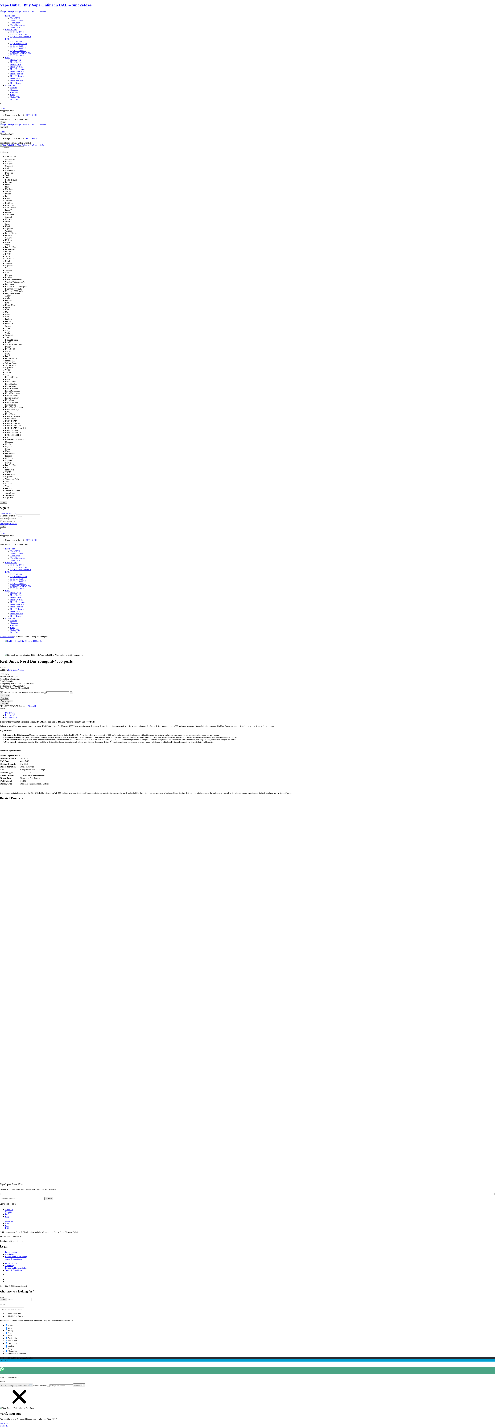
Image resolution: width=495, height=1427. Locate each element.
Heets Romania (16, 81)
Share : (3, 708)
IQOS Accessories (17, 55)
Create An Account (8, 513)
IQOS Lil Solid (16, 46)
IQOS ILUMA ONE (18, 34)
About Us (9, 1209)
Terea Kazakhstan (17, 25)
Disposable (9, 637)
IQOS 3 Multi (16, 41)
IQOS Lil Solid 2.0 (18, 48)
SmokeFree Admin (16, 670)
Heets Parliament (17, 76)
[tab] (250, 713)
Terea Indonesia (16, 20)
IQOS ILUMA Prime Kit (20, 37)
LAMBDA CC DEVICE (20, 53)
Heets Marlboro (16, 74)
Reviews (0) (10, 715)
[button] (247, 106)
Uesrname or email (7, 516)
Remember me (9, 521)
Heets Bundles (16, 62)
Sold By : (4, 670)
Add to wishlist (6, 701)
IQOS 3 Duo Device (18, 44)
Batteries (13, 88)
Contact (8, 1212)
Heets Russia (15, 83)
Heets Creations (16, 67)
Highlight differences (16, 1316)
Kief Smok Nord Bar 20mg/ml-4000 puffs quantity (24, 693)
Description (10, 713)
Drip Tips (14, 99)
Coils (12, 95)
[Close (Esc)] (1, 1304)
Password (4, 518)
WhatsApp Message (41, 1386)
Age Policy (9, 1254)
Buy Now (4, 698)
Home (2, 637)
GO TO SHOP (31, 115)
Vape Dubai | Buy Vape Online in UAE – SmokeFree (46, 5)
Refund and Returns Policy (16, 1256)
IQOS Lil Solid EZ (18, 50)
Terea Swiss (15, 27)
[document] (247, 1407)
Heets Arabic (15, 60)
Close (2, 108)
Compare (4, 704)
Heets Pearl (15, 78)
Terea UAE (15, 18)
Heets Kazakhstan (17, 71)
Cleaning (14, 92)
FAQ (7, 1214)
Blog (7, 1216)
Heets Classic (15, 64)
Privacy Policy (11, 1252)
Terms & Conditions (13, 1259)
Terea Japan (15, 23)
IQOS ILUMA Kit (18, 32)
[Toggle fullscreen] (4, 1304)
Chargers (14, 90)
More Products (11, 717)
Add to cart (5, 695)
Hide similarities (14, 1314)
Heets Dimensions (17, 69)
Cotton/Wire (15, 97)
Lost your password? (8, 524)
